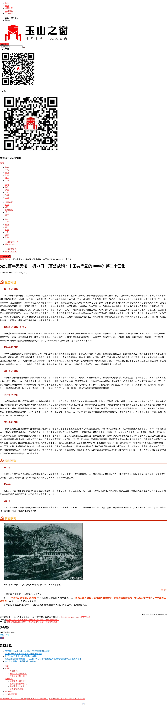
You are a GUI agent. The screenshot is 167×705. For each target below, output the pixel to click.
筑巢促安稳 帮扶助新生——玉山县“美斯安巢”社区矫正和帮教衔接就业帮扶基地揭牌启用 (43, 659)
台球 (7, 195)
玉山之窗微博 (11, 251)
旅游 (7, 235)
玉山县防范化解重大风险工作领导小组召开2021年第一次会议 (32, 620)
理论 (7, 212)
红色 (7, 237)
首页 (7, 3)
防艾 (7, 187)
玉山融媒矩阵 (11, 13)
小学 (7, 222)
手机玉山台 (10, 244)
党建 (7, 205)
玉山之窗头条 (11, 249)
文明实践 (9, 210)
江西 (7, 170)
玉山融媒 (9, 11)
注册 (8, 635)
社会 (7, 175)
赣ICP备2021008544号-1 (37, 699)
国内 (7, 173)
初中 (7, 225)
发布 (2, 638)
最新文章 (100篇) (17, 689)
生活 (7, 185)
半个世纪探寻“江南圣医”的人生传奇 (20, 661)
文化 (7, 232)
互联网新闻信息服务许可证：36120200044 (67, 699)
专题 (7, 6)
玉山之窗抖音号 (12, 242)
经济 (7, 178)
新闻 (7, 167)
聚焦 (7, 207)
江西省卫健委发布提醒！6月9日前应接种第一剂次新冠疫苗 (31, 622)
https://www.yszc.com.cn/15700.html (75, 617)
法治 (7, 180)
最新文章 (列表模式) (18, 681)
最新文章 (9, 8)
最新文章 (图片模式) (18, 684)
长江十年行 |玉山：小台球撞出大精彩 (21, 656)
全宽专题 (14, 671)
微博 (2, 163)
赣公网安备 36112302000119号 (13, 699)
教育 (7, 219)
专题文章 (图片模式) (18, 676)
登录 (2, 635)
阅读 (7, 215)
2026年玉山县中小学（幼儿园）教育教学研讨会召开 (27, 651)
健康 (7, 190)
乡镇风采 (9, 202)
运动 (7, 198)
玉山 (6, 259)
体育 (7, 192)
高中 (7, 227)
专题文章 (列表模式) (18, 674)
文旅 (7, 230)
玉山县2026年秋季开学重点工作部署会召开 (23, 654)
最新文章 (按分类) (17, 686)
